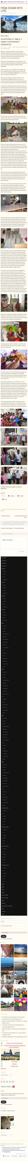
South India (5, 644)
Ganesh (12, 509)
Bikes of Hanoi (5, 895)
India (14, 47)
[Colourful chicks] (20, 1004)
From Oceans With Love (11, 9)
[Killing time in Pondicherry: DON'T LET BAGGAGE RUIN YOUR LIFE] (7, 964)
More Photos (3, 1068)
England (4, 571)
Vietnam (4, 818)
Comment (21, 551)
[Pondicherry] (7, 991)
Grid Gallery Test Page (7, 906)
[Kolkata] (7, 1004)
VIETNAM (3, 911)
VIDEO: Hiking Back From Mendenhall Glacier (11, 1029)
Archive (3, 903)
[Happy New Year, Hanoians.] (20, 964)
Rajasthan (4, 636)
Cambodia (4, 810)
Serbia (4, 576)
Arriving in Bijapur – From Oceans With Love (14, 528)
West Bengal (5, 642)
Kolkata (4, 631)
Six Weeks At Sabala (5, 515)
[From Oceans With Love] (14, 24)
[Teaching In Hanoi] (20, 991)
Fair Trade (8, 509)
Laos (3, 813)
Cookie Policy (7, 1151)
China (3, 884)
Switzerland (5, 579)
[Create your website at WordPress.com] (14, 2)
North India (5, 625)
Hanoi (4, 821)
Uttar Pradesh (5, 639)
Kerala (4, 655)
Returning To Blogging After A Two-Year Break (11, 1036)
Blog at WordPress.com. (5, 1143)
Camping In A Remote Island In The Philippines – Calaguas (14, 1021)
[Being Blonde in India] (7, 1122)
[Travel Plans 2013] (20, 950)
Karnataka (17, 47)
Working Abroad (6, 48)
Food (4, 824)
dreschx (9, 47)
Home (3, 900)
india (15, 509)
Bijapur (4, 509)
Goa (3, 650)
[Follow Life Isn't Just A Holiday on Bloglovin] (6, 1086)
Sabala (2, 51)
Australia (4, 557)
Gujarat (4, 628)
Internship (19, 509)
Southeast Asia (5, 808)
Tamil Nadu (5, 661)
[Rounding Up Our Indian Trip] (7, 950)
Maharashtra (5, 658)
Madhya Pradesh (6, 634)
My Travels (22, 47)
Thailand (4, 816)
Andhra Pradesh (6, 647)
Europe (3, 568)
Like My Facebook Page (6, 926)
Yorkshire (4, 574)
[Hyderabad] (20, 977)
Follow (3, 936)
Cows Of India (5, 663)
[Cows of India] (7, 977)
